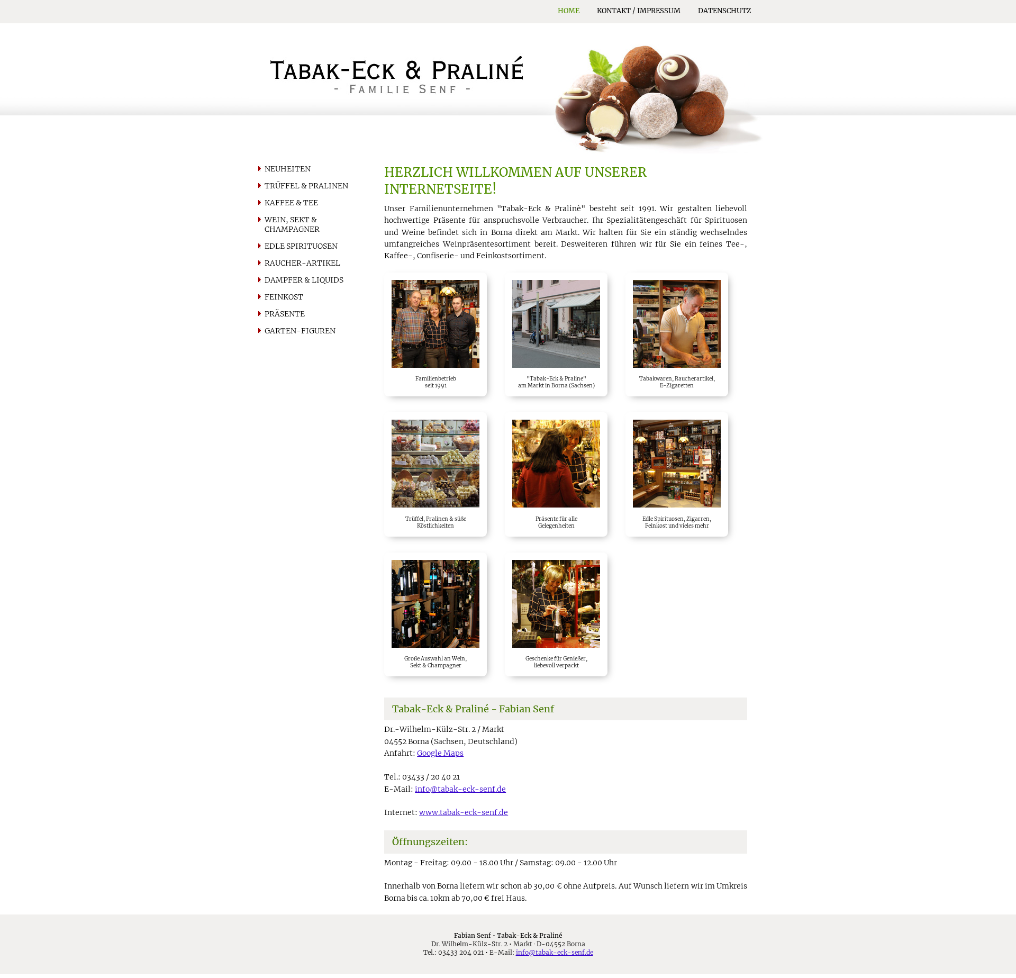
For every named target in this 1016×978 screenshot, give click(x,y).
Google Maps (440, 753)
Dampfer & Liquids (304, 280)
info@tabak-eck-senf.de (460, 789)
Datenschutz (724, 10)
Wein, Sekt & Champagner (292, 224)
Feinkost (284, 297)
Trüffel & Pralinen (306, 186)
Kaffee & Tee (291, 202)
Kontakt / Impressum (639, 10)
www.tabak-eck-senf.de (463, 812)
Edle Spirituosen (301, 246)
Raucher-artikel (302, 263)
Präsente (285, 314)
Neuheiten (288, 169)
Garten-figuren (300, 331)
